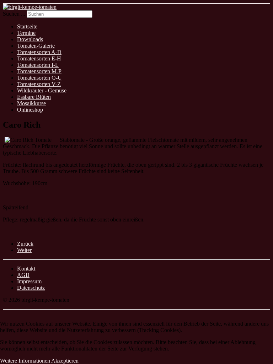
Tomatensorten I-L (38, 65)
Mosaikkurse (31, 103)
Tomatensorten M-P (39, 71)
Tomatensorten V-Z (39, 84)
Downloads (30, 39)
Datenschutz (31, 288)
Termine (26, 33)
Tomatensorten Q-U (39, 78)
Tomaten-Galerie (36, 46)
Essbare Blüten (34, 97)
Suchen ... (14, 14)
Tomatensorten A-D (39, 52)
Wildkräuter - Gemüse (41, 90)
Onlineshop (30, 110)
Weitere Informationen (25, 361)
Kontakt (26, 269)
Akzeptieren (65, 361)
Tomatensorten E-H (39, 58)
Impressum (29, 281)
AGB (23, 275)
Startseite (27, 26)
